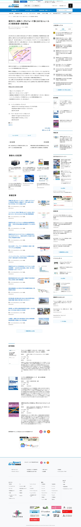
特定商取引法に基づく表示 (32, 471)
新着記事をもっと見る (30, 331)
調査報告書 (65, 486)
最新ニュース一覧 (46, 130)
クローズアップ (44, 492)
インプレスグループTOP (62, 471)
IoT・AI (31, 1)
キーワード (54, 492)
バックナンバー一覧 (65, 288)
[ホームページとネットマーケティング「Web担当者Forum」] (56, 508)
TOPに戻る (47, 128)
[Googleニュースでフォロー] (44, 463)
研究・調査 (46, 2)
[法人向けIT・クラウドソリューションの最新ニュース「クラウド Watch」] (35, 512)
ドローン (50, 2)
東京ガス (11, 125)
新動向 (43, 497)
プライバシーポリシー (15, 471)
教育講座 (53, 2)
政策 (10, 492)
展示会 (53, 499)
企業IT (54, 1)
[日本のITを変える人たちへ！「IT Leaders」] (45, 512)
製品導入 (39, 1)
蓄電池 (21, 492)
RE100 (21, 495)
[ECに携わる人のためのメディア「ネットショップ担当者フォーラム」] (67, 512)
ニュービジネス (33, 492)
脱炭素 (38, 13)
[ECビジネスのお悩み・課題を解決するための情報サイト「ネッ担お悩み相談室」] (35, 520)
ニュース (43, 488)
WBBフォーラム (12, 498)
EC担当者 (50, 1)
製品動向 (53, 484)
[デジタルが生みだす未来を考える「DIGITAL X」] (45, 516)
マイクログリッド (12, 486)
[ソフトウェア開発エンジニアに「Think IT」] (45, 508)
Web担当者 (46, 1)
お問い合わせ (45, 469)
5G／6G (10, 488)
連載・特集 (11, 13)
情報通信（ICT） (12, 490)
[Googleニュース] (44, 431)
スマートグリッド (32, 13)
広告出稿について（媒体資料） (32, 469)
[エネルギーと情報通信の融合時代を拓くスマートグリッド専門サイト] (56, 512)
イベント (43, 486)
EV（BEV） (65, 13)
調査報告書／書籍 (18, 13)
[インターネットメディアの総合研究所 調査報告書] (67, 508)
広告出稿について (63, 5)
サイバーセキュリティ (33, 490)
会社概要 (44, 471)
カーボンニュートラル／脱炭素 (13, 495)
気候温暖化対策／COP (33, 495)
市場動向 (53, 497)
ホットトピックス (55, 490)
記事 (64, 482)
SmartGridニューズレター (67, 488)
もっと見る (63, 188)
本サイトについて (15, 469)
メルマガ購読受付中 (35, 5)
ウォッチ (53, 495)
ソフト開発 (57, 1)
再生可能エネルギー (57, 13)
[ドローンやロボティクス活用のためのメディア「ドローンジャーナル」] (56, 516)
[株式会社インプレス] (18, 514)
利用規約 (59, 469)
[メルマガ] (40, 431)
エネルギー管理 (45, 13)
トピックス (43, 490)
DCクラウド (61, 1)
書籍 (64, 484)
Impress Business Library (58, 192)
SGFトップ (10, 16)
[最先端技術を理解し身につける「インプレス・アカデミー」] (67, 516)
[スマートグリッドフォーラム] (15, 464)
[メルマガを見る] (41, 463)
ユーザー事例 (44, 499)
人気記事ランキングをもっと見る (63, 90)
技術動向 (43, 484)
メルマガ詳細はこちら (69, 201)
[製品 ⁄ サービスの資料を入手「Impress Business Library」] (35, 516)
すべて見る (64, 321)
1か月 (69, 29)
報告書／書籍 (27, 5)
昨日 (56, 29)
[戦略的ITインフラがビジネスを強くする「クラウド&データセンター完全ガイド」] (35, 508)
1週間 (63, 29)
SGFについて (55, 5)
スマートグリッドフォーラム (15, 5)
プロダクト (44, 495)
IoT (50, 13)
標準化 (21, 490)
